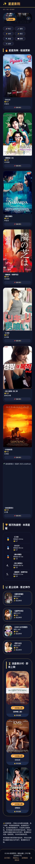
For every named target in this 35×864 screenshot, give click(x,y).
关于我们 (7, 858)
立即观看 (10, 19)
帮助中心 (16, 858)
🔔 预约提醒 (17, 715)
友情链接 (25, 858)
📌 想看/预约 (17, 107)
